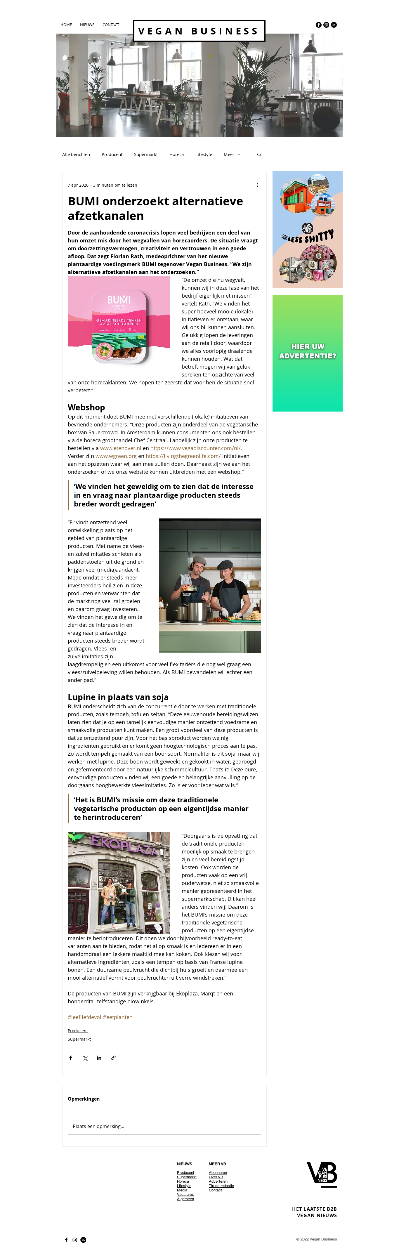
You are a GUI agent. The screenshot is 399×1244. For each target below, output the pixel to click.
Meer (229, 154)
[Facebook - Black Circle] (319, 25)
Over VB (216, 1177)
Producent (112, 154)
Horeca (176, 154)
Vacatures (185, 1194)
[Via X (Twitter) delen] (85, 1058)
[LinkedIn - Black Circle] (334, 25)
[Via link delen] (113, 1058)
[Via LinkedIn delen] (99, 1058)
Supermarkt (146, 154)
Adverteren (218, 1181)
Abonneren (218, 1172)
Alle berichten (76, 154)
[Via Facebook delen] (70, 1058)
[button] (259, 154)
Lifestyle (203, 154)
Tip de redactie (221, 1186)
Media (182, 1190)
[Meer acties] (257, 184)
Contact (215, 1190)
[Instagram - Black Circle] (326, 25)
